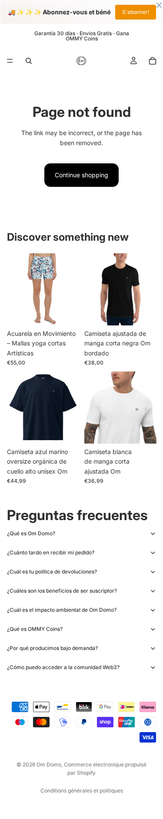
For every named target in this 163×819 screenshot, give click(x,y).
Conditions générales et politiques (81, 790)
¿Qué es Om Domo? (31, 533)
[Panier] (152, 60)
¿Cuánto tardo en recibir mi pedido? (50, 552)
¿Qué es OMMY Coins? (35, 629)
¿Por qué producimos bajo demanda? (52, 648)
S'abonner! (135, 12)
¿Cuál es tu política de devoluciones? (52, 571)
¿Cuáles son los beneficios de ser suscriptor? (62, 590)
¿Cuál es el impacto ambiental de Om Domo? (61, 610)
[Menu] (10, 61)
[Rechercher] (28, 60)
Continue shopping (81, 175)
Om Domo (49, 764)
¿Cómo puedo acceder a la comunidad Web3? (63, 667)
